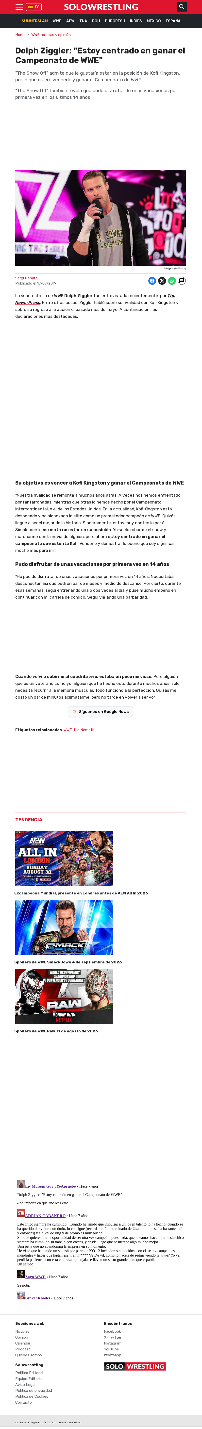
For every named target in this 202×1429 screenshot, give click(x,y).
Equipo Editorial (28, 1379)
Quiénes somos (28, 1355)
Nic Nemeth (84, 730)
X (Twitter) (113, 1337)
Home (20, 35)
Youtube (111, 1349)
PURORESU (115, 21)
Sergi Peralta (26, 278)
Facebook (112, 1331)
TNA (83, 21)
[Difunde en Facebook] (152, 281)
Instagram (112, 1343)
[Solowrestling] (101, 7)
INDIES (136, 21)
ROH (96, 21)
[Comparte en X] (162, 281)
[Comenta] (182, 281)
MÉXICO (154, 21)
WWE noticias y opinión (51, 35)
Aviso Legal (25, 1384)
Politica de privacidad (33, 1390)
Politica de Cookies (31, 1396)
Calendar (22, 1343)
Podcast (22, 1349)
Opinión (21, 1337)
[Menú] (19, 7)
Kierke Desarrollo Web (67, 1422)
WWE (57, 21)
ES (37, 7)
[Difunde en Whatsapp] (172, 281)
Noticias (22, 1331)
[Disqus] (100, 1105)
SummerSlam (35, 21)
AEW (70, 21)
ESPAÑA (173, 21)
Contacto (23, 1402)
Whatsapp (112, 1355)
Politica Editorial (29, 1373)
